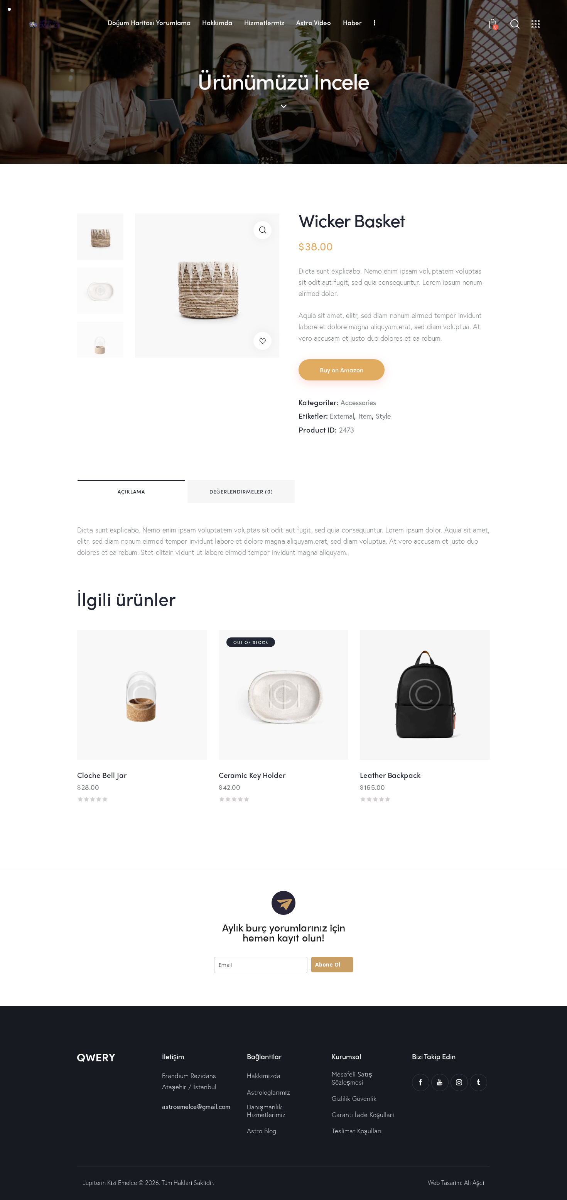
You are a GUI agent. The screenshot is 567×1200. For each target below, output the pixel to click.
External (342, 416)
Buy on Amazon (341, 369)
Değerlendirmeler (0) (241, 491)
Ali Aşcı (474, 1182)
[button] (262, 341)
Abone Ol (327, 964)
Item (365, 416)
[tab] (131, 491)
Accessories (358, 402)
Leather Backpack (390, 775)
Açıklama (131, 491)
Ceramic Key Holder (252, 775)
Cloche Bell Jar (102, 775)
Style (383, 416)
